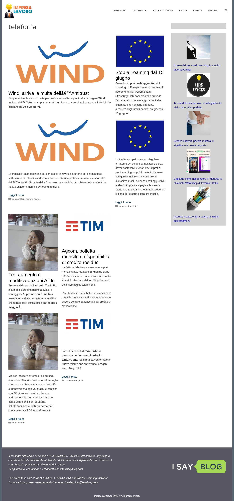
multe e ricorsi (33, 199)
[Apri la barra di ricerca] (226, 11)
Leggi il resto (16, 195)
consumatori (18, 199)
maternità (139, 10)
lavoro (213, 10)
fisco (183, 10)
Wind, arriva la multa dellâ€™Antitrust (48, 93)
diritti (197, 10)
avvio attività (163, 10)
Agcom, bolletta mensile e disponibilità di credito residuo (86, 256)
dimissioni (119, 10)
